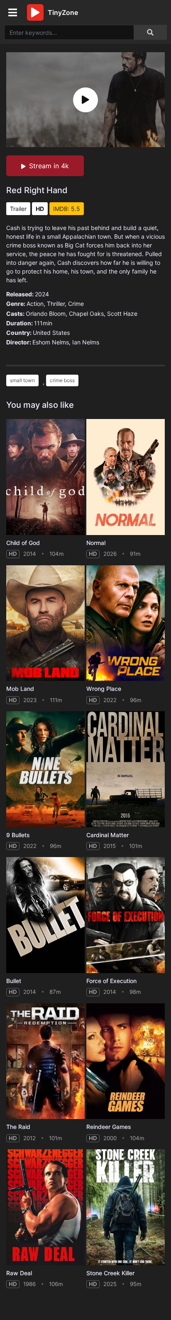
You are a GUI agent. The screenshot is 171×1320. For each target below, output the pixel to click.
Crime (76, 303)
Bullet (13, 980)
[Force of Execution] (125, 915)
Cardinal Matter (107, 834)
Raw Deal (19, 1272)
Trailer (18, 208)
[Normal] (125, 477)
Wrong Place (103, 688)
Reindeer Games (108, 1126)
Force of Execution (111, 980)
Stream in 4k (49, 166)
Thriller (56, 303)
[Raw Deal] (45, 1207)
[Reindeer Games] (125, 1061)
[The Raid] (45, 1061)
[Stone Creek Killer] (125, 1207)
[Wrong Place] (125, 623)
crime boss (62, 380)
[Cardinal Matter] (125, 769)
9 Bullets (18, 834)
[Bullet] (45, 915)
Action (35, 303)
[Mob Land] (45, 623)
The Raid (18, 1126)
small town (22, 380)
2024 (42, 294)
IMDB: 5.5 (66, 208)
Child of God (23, 542)
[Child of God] (45, 477)
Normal (95, 542)
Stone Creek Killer (110, 1272)
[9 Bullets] (45, 769)
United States (51, 332)
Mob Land (20, 688)
